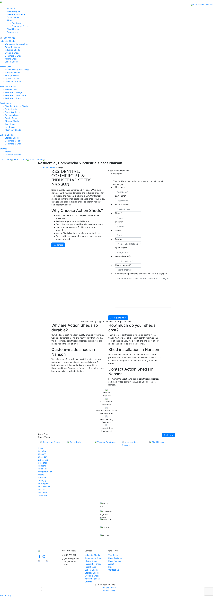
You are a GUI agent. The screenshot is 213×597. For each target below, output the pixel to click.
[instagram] (43, 556)
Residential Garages (14, 92)
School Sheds (11, 62)
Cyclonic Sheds (12, 53)
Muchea (41, 489)
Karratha (42, 466)
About (10, 20)
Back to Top (5, 595)
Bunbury (42, 454)
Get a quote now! (118, 317)
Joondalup (43, 495)
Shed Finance (13, 29)
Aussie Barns (11, 118)
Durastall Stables (13, 154)
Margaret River (45, 471)
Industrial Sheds (7, 41)
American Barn (11, 115)
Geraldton (42, 463)
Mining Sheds (11, 59)
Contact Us (12, 32)
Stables (3, 148)
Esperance (43, 460)
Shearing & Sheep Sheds (16, 106)
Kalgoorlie (42, 468)
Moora (41, 474)
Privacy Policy (109, 587)
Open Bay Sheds (12, 112)
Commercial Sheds (13, 56)
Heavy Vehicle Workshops (17, 69)
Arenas (8, 151)
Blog (110, 567)
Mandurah (42, 492)
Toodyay (42, 480)
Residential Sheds (8, 86)
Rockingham (44, 483)
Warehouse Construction (16, 44)
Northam (42, 477)
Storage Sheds (12, 75)
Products (11, 8)
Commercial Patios (14, 141)
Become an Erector (21, 26)
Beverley (42, 451)
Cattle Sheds (11, 109)
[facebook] (39, 556)
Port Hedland (44, 486)
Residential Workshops (15, 95)
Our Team (16, 23)
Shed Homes (11, 89)
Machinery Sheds (13, 130)
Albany (41, 448)
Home (42, 167)
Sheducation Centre (16, 14)
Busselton (42, 457)
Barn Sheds (10, 124)
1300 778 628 (9, 38)
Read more (58, 245)
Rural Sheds (5, 103)
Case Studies (13, 17)
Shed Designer (13, 11)
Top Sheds (113, 555)
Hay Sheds (10, 127)
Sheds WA (50, 167)
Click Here (168, 435)
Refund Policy (109, 590)
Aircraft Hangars (12, 47)
